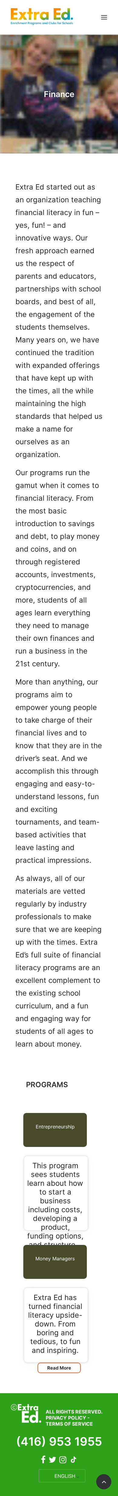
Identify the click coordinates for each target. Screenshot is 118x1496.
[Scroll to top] (103, 1481)
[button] (104, 17)
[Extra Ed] (42, 17)
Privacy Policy (66, 1418)
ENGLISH (64, 1476)
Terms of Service (69, 1424)
